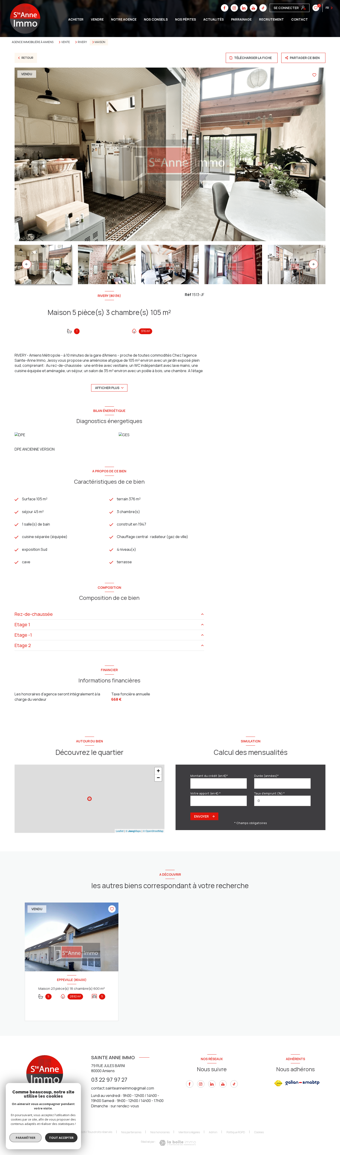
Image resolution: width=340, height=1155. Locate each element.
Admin (213, 1132)
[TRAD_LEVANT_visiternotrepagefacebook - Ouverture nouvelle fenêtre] (189, 1084)
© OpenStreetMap (153, 831)
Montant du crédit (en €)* (209, 776)
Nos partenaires (131, 1132)
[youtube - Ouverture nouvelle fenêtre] (223, 1084)
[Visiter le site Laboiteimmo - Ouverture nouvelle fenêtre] (177, 1143)
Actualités (213, 19)
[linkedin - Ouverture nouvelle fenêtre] (212, 1084)
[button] (313, 264)
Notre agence (123, 19)
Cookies (259, 1132)
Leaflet (120, 831)
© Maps (133, 831)
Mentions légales (189, 1132)
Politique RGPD (235, 1132)
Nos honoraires (160, 1132)
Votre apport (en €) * (205, 793)
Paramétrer (25, 1138)
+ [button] (158, 771)
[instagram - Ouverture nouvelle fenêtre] (200, 1084)
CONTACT (299, 19)
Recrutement (271, 19)
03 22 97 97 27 (109, 1079)
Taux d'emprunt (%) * (269, 793)
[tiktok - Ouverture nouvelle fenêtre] (234, 1084)
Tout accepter (61, 1138)
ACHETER (75, 19)
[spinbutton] (282, 801)
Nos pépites (185, 19)
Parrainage (241, 19)
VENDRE (97, 19)
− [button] (158, 778)
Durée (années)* (266, 776)
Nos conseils (156, 19)
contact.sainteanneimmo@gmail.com (122, 1088)
